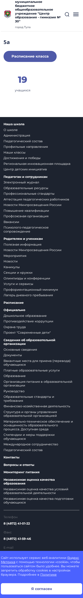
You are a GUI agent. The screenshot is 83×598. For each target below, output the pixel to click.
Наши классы (14, 152)
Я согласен (41, 589)
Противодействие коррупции (28, 321)
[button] (67, 14)
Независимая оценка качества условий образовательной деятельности (36, 491)
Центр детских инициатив (25, 169)
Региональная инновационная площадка (37, 164)
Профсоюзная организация (26, 216)
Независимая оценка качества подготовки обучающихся (38, 501)
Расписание (14, 303)
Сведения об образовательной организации (29, 342)
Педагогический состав (23, 141)
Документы (13, 355)
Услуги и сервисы (18, 284)
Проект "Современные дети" (27, 333)
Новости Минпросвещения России (33, 205)
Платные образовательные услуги (32, 370)
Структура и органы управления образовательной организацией (30, 414)
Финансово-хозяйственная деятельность (37, 406)
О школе (11, 130)
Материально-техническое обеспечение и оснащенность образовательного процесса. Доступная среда (38, 425)
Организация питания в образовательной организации (38, 384)
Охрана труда (15, 327)
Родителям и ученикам (23, 239)
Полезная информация (22, 244)
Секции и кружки (18, 273)
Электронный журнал (21, 182)
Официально (14, 310)
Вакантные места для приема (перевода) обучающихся (37, 363)
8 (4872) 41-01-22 (17, 523)
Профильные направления (26, 147)
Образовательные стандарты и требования (29, 399)
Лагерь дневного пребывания (28, 295)
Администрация (17, 135)
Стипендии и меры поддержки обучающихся (29, 437)
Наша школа (14, 124)
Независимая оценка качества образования (29, 482)
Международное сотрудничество (31, 444)
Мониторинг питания (22, 472)
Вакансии (11, 222)
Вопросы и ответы (19, 465)
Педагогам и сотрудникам (25, 177)
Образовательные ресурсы (26, 188)
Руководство (14, 391)
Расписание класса (30, 56)
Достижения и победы (22, 158)
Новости (11, 261)
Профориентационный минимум (31, 290)
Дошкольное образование (25, 316)
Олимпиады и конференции (27, 278)
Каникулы (12, 267)
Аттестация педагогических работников (36, 199)
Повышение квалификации (26, 211)
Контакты (11, 457)
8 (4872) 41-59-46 (17, 539)
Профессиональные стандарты (29, 194)
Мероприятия (15, 256)
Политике (48, 575)
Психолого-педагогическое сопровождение (26, 229)
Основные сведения (20, 350)
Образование (15, 376)
